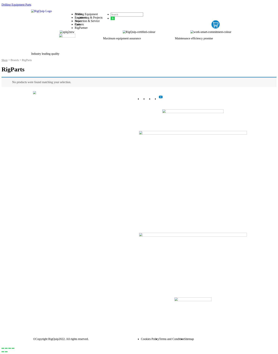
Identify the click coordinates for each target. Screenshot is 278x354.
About (78, 14)
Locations (80, 17)
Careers (79, 24)
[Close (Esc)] (3, 348)
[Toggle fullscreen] (9, 348)
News (78, 21)
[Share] (6, 348)
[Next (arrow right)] (6, 351)
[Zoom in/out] (13, 348)
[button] (185, 13)
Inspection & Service (43, 120)
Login (142, 320)
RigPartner (81, 27)
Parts (34, 124)
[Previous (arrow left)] (3, 351)
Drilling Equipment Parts (16, 4)
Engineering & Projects (45, 117)
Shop (5, 60)
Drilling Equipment (42, 114)
